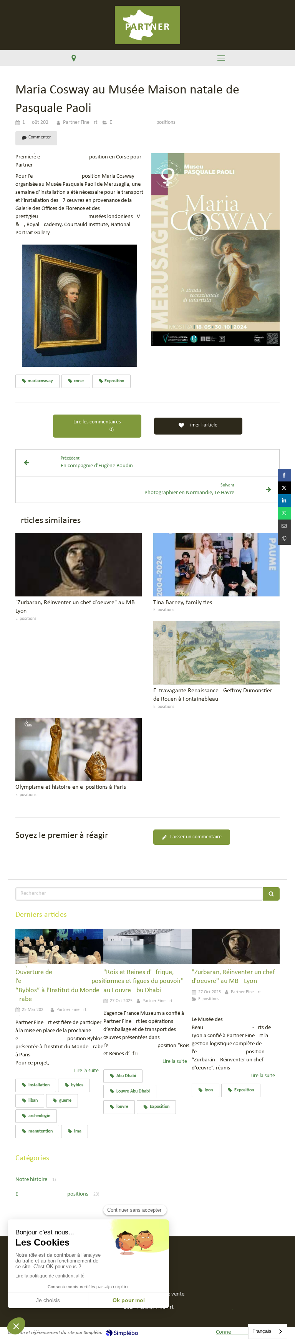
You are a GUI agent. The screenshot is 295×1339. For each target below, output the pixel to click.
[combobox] (267, 1331)
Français (262, 1331)
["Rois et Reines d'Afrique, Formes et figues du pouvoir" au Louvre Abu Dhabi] (147, 946)
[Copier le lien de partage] (284, 538)
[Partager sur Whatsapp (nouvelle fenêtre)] (284, 513)
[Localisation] (74, 58)
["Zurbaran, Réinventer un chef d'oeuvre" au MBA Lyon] (78, 564)
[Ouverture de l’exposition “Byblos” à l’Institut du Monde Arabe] (59, 946)
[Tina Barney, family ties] (216, 564)
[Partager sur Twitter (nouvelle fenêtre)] (284, 487)
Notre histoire (31, 1179)
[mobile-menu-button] (221, 58)
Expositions (51, 1194)
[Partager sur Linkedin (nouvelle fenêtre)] (284, 500)
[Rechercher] (271, 894)
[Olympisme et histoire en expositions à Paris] (78, 749)
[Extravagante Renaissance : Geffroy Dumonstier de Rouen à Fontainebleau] (216, 652)
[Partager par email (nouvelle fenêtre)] (284, 526)
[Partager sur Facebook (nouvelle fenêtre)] (284, 475)
